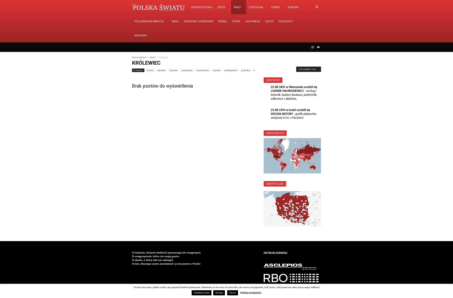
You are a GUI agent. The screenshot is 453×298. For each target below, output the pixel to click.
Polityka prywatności (250, 292)
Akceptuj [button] (219, 293)
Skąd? (152, 57)
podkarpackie (230, 70)
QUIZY (269, 21)
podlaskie (245, 70)
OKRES (275, 7)
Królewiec (138, 70)
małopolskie (187, 70)
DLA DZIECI (285, 21)
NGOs (175, 21)
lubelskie (161, 70)
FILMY (236, 21)
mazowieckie (202, 70)
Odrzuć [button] (232, 293)
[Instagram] (312, 47)
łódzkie (150, 70)
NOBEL (222, 21)
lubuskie (173, 70)
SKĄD (237, 7)
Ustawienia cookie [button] (201, 293)
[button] (316, 7)
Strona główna (139, 57)
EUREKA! (293, 7)
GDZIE (221, 7)
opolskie (217, 70)
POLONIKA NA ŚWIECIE (149, 21)
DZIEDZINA (256, 7)
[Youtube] (318, 47)
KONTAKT (140, 35)
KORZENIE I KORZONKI (198, 21)
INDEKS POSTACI (202, 7)
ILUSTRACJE (252, 21)
